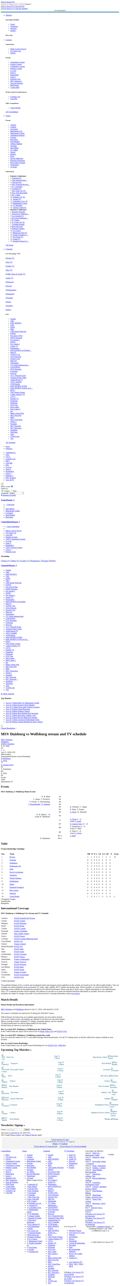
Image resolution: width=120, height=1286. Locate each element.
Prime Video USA (46, 1031)
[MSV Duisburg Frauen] (7, 744)
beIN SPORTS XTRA (18, 386)
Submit (26, 1129)
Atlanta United (34, 1216)
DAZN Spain (19, 918)
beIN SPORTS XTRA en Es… (17, 639)
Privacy (72, 1239)
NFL (76, 1264)
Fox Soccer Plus (16, 336)
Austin (31, 1250)
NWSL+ (13, 422)
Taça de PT (10, 480)
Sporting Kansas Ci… (21, 241)
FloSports (13, 403)
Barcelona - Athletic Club (93, 1175)
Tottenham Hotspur (17, 135)
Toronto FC (17, 199)
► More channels (7, 694)
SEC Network (15, 426)
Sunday (13, 31)
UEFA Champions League (15, 539)
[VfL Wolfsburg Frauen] (6, 759)
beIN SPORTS (15, 323)
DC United (16, 195)
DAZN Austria (19, 921)
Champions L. (11, 453)
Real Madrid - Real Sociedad (94, 1171)
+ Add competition (12, 527)
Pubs (71, 1247)
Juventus (13, 146)
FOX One (14, 405)
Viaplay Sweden (20, 972)
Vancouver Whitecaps (31, 1221)
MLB (71, 1266)
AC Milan (14, 150)
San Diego (33, 1247)
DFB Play (62, 1045)
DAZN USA (15, 359)
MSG (12, 418)
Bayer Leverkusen (16, 872)
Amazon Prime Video (18, 378)
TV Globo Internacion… (53, 1204)
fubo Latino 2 (15, 409)
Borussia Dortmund (17, 161)
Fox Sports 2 (15, 344)
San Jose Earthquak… (20, 218)
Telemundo (14, 363)
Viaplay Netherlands (21, 959)
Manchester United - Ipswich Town (94, 1196)
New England (33, 1191)
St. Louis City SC (18, 222)
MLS (7, 461)
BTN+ (12, 390)
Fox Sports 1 (15, 340)
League (6, 491)
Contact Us (73, 1258)
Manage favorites (9, 495)
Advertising (73, 1237)
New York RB (33, 1199)
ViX (11, 439)
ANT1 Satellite (16, 382)
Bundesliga (14, 75)
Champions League (17, 62)
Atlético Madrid (16, 144)
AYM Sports (15, 384)
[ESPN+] (52, 561)
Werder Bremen (15, 878)
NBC (12, 329)
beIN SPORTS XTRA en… (53, 1232)
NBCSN (13, 361)
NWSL (13, 53)
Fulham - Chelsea (98, 1168)
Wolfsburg (5, 742)
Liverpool (14, 129)
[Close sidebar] (2, 726)
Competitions (6, 522)
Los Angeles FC (18, 216)
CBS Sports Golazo (17, 392)
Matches (9, 15)
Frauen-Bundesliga (8, 728)
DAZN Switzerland (21, 975)
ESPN (12, 327)
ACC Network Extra (18, 376)
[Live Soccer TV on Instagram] (95, 1224)
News (8, 446)
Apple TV (14, 346)
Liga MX (13, 99)
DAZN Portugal (20, 964)
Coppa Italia (14, 87)
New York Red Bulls (19, 193)
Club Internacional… (19, 180)
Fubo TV (72, 1157)
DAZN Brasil (19, 926)
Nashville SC (17, 178)
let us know (75, 993)
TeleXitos (13, 432)
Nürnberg (13, 875)
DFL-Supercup (16, 81)
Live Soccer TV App (76, 1233)
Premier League (16, 69)
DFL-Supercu (11, 478)
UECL (8, 457)
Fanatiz (13, 319)
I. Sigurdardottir (34, 804)
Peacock (13, 373)
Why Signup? (36, 1129)
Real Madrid (15, 142)
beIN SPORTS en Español (15, 602)
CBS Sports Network (18, 331)
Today (12, 24)
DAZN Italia (19, 949)
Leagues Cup (15, 97)
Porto (12, 156)
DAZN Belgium (20, 923)
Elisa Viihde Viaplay (21, 934)
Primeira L (9, 476)
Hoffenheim (14, 881)
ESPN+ (13, 342)
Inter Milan (14, 148)
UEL (7, 455)
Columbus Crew (35, 1208)
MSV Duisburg (6, 740)
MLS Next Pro (15, 415)
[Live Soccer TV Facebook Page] (95, 1216)
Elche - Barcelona (99, 1166)
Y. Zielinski (45, 804)
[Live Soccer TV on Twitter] (95, 1220)
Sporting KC (34, 1252)
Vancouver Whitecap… (20, 214)
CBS (12, 325)
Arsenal (13, 125)
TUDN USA (15, 355)
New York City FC (19, 191)
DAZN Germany (20, 939)
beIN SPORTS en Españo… (21, 350)
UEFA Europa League (14, 548)
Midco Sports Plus (17, 413)
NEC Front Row (16, 420)
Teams (8, 116)
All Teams (9, 245)
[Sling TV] (14, 561)
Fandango (14, 401)
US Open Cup (15, 51)
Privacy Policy (15, 1135)
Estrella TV (14, 399)
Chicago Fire (16, 182)
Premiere (13, 424)
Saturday (13, 29)
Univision (14, 371)
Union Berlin (14, 896)
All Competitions (12, 112)
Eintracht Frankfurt (17, 887)
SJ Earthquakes (33, 1226)
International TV (7, 782)
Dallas (30, 1229)
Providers (72, 1245)
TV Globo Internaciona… (20, 365)
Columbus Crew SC (20, 201)
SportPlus (13, 430)
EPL (7, 465)
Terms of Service (31, 1135)
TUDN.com (14, 436)
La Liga (13, 71)
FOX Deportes (15, 369)
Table (3, 780)
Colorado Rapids (18, 224)
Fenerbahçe (14, 165)
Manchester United (17, 133)
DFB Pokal (14, 85)
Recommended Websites (74, 1250)
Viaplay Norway (20, 962)
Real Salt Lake (17, 226)
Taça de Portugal (16, 83)
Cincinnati (32, 1193)
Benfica (13, 154)
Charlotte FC (16, 189)
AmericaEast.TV (16, 380)
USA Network (15, 357)
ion (11, 411)
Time (14, 491)
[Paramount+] (34, 561)
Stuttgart (13, 893)
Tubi (12, 434)
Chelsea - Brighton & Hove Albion (95, 1188)
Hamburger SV (15, 866)
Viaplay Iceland (20, 944)
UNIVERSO (15, 367)
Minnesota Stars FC (20, 233)
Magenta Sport (32, 939)
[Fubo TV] (5, 561)
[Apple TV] (24, 561)
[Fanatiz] (44, 561)
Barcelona (14, 140)
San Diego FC (18, 237)
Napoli (12, 152)
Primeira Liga (15, 79)
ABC (12, 321)
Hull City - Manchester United (92, 1154)
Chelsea (13, 127)
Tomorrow (14, 26)
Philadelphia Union (20, 203)
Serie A (13, 73)
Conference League (17, 66)
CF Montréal (17, 205)
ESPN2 (13, 334)
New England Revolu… (21, 184)
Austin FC (17, 239)
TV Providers (69, 1151)
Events (3, 777)
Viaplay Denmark (20, 931)
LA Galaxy (17, 231)
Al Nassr (13, 167)
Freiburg (13, 860)
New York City (33, 1197)
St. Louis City (33, 1231)
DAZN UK (18, 941)
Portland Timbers (18, 229)
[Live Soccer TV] (8, 2)
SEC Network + (16, 428)
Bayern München (16, 158)
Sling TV (72, 1155)
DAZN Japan (19, 952)
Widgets (72, 1235)
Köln (11, 869)
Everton (13, 137)
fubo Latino (14, 407)
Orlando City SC (19, 197)
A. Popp (4, 761)
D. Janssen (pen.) (7, 765)
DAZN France (29, 918)
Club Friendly (15, 108)
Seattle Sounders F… (20, 235)
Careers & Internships (77, 1243)
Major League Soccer (18, 49)
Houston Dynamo (18, 212)
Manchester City (16, 131)
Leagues (9, 40)
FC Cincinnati (17, 187)
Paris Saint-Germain (17, 163)
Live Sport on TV (75, 1262)
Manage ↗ (10, 500)
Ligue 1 (13, 77)
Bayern (12, 857)
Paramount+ (14, 348)
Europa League (16, 64)
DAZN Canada (20, 929)
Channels (9, 249)
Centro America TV (17, 394)
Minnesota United (35, 1241)
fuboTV (13, 352)
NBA (71, 1264)
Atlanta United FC (19, 208)
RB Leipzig (14, 890)
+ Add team (10, 505)
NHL (81, 1264)
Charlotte (31, 1195)
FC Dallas (15, 220)
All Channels (10, 443)
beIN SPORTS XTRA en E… (21, 388)
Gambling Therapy (104, 1227)
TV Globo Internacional (14, 616)
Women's (9, 449)
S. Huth (78, 821)
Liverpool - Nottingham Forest (93, 1183)
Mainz (12, 884)
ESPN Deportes (16, 338)
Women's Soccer (75, 1231)
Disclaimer (73, 1241)
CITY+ (13, 397)
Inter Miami (32, 1187)
